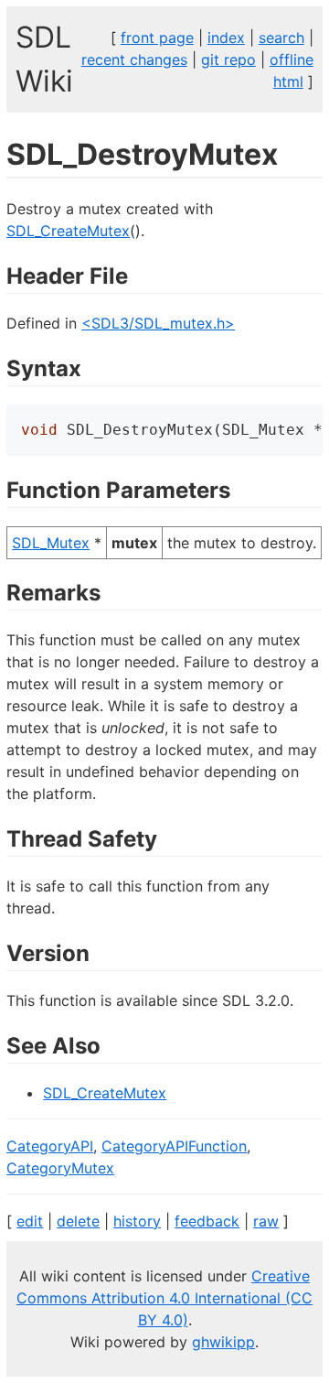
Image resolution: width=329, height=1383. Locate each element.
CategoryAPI (49, 1146)
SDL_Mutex (51, 543)
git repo (228, 59)
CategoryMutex (60, 1168)
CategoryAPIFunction (174, 1146)
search (281, 37)
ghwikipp (223, 1342)
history (137, 1221)
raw (266, 1221)
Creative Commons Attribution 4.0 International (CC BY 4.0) (164, 1298)
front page (157, 37)
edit (29, 1221)
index (226, 37)
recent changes (134, 59)
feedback (207, 1221)
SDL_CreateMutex (68, 230)
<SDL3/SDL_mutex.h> (158, 323)
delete (78, 1221)
